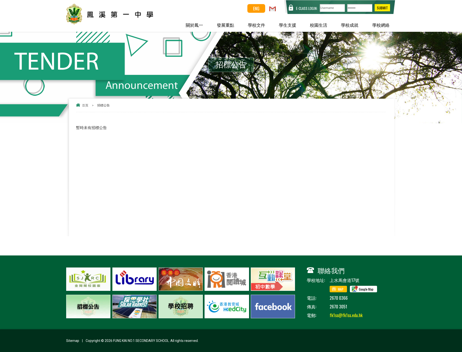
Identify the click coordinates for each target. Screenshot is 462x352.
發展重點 (225, 25)
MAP (340, 289)
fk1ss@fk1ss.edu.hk (346, 315)
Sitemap (72, 341)
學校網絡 (381, 25)
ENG (256, 8)
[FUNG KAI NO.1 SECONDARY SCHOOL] (120, 23)
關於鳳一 (194, 25)
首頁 (85, 105)
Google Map (366, 289)
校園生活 (318, 25)
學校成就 (349, 25)
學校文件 (256, 25)
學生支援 (287, 25)
